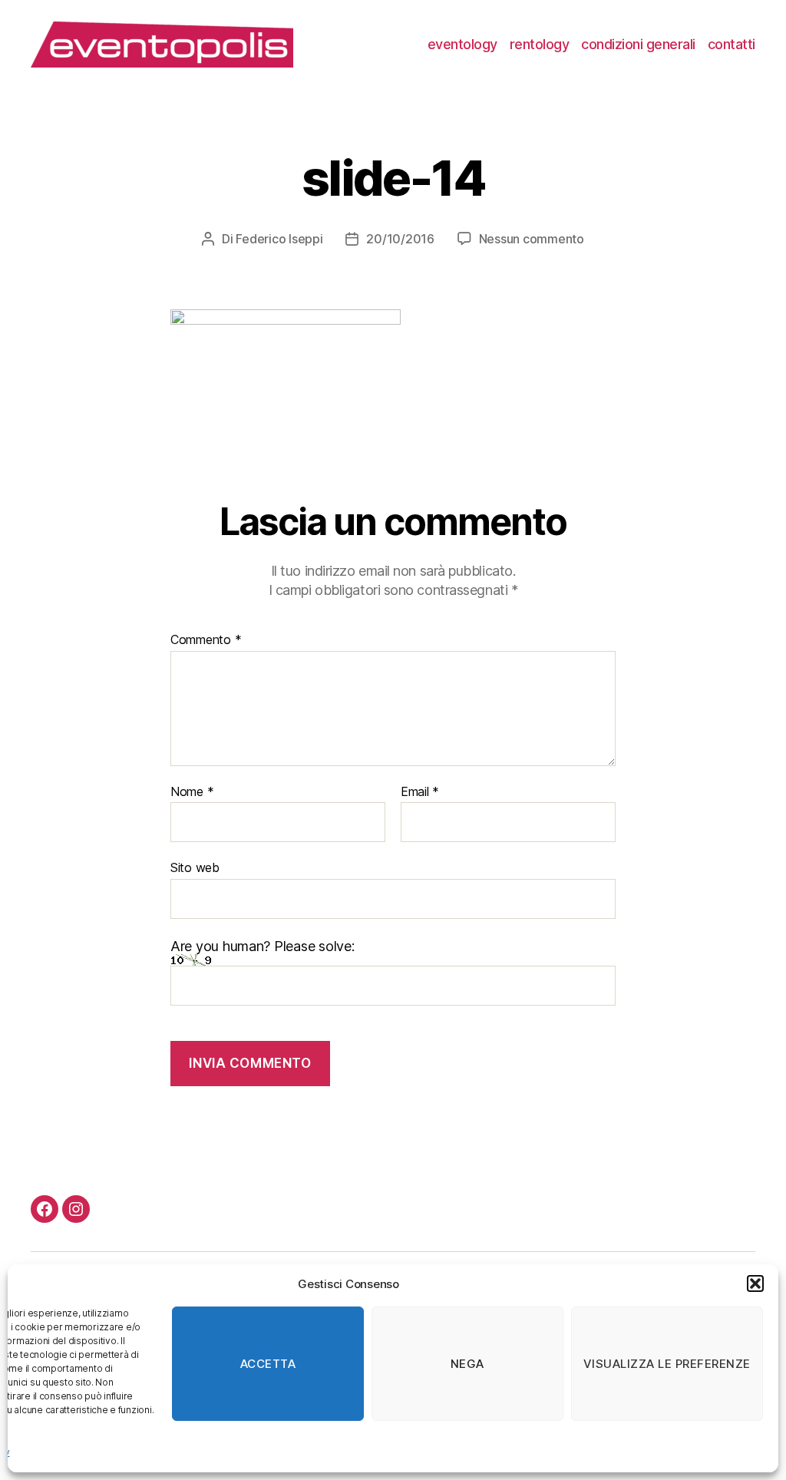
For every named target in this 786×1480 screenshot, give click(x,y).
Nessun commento (531, 238)
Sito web (195, 867)
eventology (462, 44)
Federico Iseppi (279, 238)
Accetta (268, 1363)
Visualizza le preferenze (667, 1363)
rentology (540, 44)
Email (420, 792)
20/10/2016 (400, 238)
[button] (755, 1283)
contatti (731, 44)
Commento (205, 640)
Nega (467, 1363)
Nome (191, 792)
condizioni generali (638, 44)
